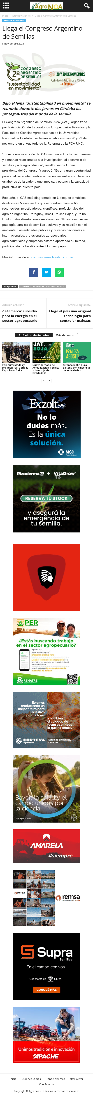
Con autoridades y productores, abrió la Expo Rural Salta (15, 367)
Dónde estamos (55, 1078)
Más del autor (65, 335)
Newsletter (76, 1078)
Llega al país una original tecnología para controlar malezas (70, 316)
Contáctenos (46, 1084)
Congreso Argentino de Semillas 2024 (42, 286)
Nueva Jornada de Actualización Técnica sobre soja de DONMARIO (46, 369)
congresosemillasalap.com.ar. (52, 257)
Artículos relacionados (34, 335)
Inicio (5, 15)
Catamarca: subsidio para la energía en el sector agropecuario (19, 316)
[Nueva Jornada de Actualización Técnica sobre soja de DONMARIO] (46, 352)
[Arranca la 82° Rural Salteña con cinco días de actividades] (77, 352)
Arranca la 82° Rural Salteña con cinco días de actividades (77, 367)
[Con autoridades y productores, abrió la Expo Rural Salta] (16, 352)
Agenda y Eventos (21, 15)
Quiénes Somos (31, 1078)
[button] (86, 6)
